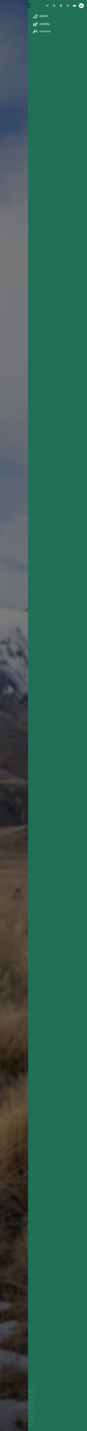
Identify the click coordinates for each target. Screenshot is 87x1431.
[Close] (68, 21)
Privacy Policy (52, 56)
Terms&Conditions (34, 56)
